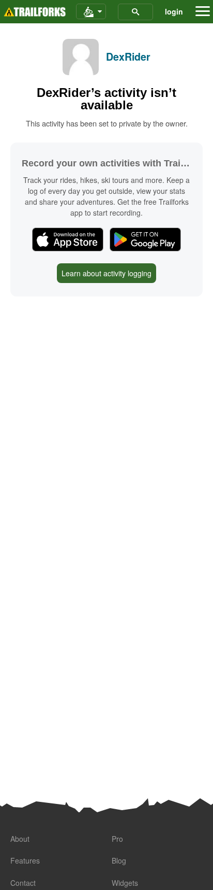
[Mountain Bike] (91, 12)
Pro (117, 839)
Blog (119, 860)
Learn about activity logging (106, 273)
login (174, 11)
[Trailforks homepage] (34, 12)
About (19, 839)
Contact (23, 883)
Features (25, 860)
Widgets (125, 883)
